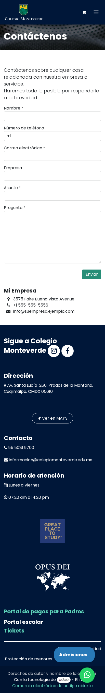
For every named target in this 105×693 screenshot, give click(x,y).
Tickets (14, 631)
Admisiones (73, 654)
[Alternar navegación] (96, 12)
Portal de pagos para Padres (44, 611)
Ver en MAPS (54, 418)
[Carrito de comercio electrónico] (84, 12)
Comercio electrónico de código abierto (52, 686)
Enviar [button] (92, 274)
